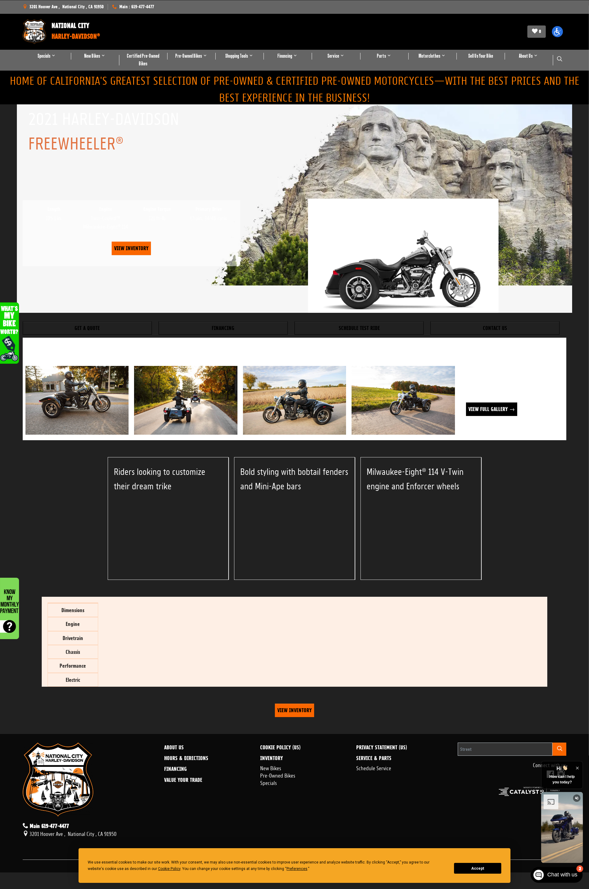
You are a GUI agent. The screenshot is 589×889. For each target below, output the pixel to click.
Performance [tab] (73, 665)
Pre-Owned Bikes (277, 775)
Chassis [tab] (73, 651)
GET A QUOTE (87, 328)
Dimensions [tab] (72, 610)
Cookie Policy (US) (280, 747)
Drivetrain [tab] (73, 638)
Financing (175, 769)
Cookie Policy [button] (169, 869)
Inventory (271, 758)
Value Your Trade (183, 780)
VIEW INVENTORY (131, 248)
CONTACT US (495, 328)
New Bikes (270, 767)
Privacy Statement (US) (381, 747)
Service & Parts (373, 758)
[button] (557, 31)
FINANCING (223, 328)
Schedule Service (373, 767)
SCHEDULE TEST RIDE (359, 328)
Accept (477, 868)
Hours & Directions (186, 758)
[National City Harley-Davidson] (34, 31)
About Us (174, 747)
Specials (268, 782)
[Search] (559, 749)
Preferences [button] (297, 869)
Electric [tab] (73, 679)
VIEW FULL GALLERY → (491, 409)
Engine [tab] (73, 623)
